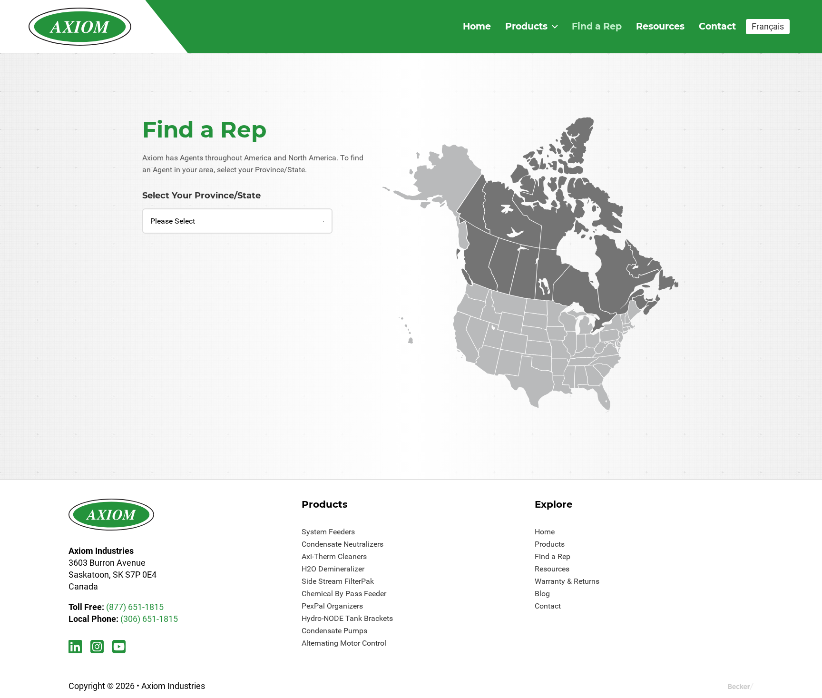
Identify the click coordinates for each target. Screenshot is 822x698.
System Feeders (328, 531)
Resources (660, 26)
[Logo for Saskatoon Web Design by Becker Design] (741, 686)
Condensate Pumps (334, 630)
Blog (542, 593)
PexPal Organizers (332, 605)
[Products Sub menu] (555, 26)
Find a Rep (597, 26)
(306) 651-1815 (149, 619)
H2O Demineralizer (333, 568)
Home (477, 26)
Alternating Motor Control (344, 643)
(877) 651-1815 (135, 607)
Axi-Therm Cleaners (334, 556)
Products (526, 26)
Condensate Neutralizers (342, 544)
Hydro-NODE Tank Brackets (347, 618)
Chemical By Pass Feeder (344, 593)
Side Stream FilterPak (338, 581)
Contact (717, 26)
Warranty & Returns (567, 581)
